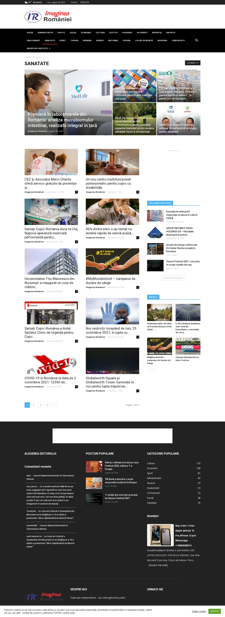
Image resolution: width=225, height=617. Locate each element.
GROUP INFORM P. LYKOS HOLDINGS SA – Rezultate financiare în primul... (180, 231)
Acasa (30, 32)
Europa (127, 40)
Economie (86, 32)
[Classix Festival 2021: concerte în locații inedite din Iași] (155, 265)
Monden (87, 40)
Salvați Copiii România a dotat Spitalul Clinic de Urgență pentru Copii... (49, 332)
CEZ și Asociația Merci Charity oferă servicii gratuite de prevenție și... (51, 183)
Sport (62, 40)
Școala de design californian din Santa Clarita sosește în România (181, 248)
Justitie (113, 32)
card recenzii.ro (34, 536)
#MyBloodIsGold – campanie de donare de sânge (110, 281)
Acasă (27, 57)
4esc (29, 475)
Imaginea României (37, 131)
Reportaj (157, 32)
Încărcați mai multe (173, 278)
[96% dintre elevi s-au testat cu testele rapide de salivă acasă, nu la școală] (112, 212)
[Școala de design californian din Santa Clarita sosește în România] (155, 249)
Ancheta (170, 32)
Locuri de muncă (144, 40)
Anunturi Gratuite (37, 48)
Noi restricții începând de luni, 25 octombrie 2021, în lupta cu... (111, 330)
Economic (152, 468)
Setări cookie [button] (199, 611)
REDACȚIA (85, 2)
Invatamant (33, 40)
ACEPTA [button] (214, 611)
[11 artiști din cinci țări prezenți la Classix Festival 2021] (94, 499)
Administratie (45, 32)
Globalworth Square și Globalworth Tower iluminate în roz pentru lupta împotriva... (110, 382)
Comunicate (178, 40)
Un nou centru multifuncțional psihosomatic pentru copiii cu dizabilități (108, 183)
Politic (61, 32)
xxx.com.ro (32, 486)
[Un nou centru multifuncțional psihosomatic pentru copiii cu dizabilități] (112, 162)
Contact (74, 2)
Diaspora (162, 40)
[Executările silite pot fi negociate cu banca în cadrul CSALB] (155, 215)
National (113, 40)
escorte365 (32, 525)
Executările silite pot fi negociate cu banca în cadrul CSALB (181, 214)
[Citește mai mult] (158, 565)
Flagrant (127, 32)
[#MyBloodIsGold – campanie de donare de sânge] (112, 261)
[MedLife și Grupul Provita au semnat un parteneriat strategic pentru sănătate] (178, 119)
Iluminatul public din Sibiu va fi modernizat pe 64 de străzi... (159, 326)
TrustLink (31, 511)
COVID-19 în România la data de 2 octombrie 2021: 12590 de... (50, 380)
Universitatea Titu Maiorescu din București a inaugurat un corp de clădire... (49, 283)
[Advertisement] (136, 16)
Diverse (100, 40)
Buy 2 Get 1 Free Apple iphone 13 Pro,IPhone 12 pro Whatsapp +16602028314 (185, 535)
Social (73, 32)
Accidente (142, 32)
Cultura (100, 32)
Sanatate (50, 40)
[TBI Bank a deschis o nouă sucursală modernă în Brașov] (94, 483)
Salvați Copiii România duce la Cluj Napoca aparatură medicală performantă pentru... (51, 233)
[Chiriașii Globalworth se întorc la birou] (188, 346)
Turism (74, 40)
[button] (196, 40)
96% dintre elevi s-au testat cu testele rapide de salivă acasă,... (110, 231)
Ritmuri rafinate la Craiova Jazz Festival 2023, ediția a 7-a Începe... (122, 465)
